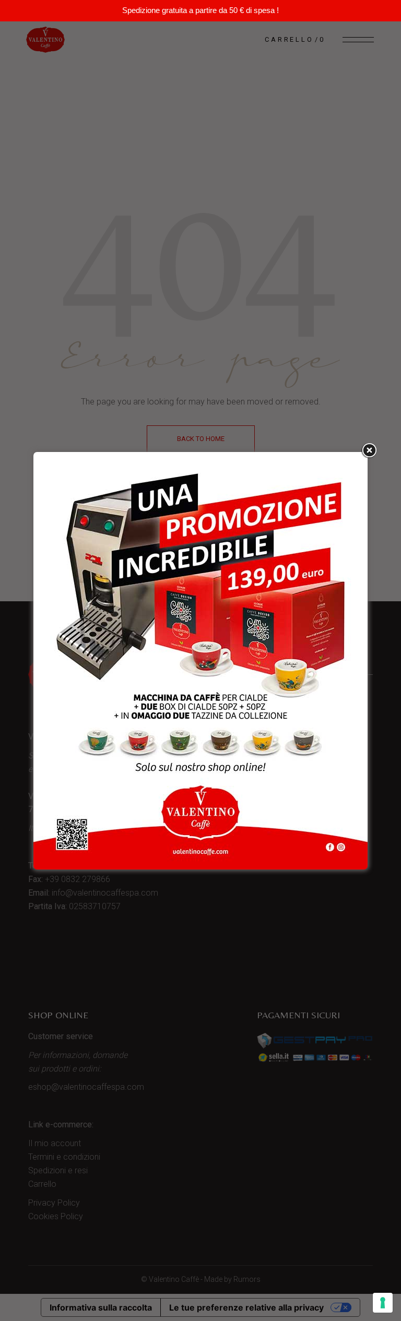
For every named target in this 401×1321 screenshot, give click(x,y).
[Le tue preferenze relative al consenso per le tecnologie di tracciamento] (383, 1303)
